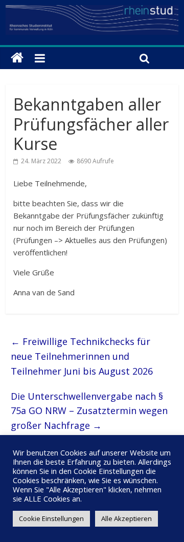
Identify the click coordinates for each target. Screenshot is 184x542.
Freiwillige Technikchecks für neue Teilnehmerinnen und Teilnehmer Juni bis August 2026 (82, 356)
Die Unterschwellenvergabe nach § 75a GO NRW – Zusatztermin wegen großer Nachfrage (89, 411)
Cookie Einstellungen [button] (51, 518)
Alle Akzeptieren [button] (126, 518)
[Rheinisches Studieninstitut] (17, 58)
